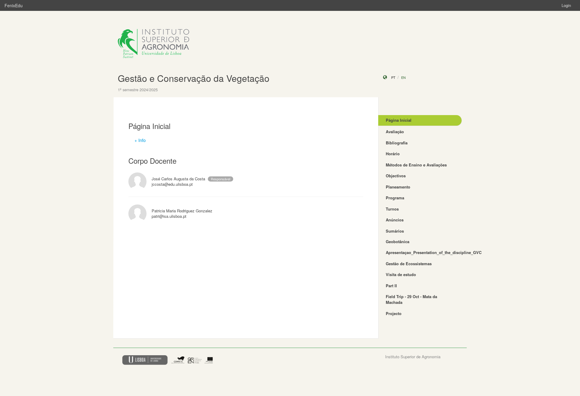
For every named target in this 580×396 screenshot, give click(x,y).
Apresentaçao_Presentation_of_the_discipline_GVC (424, 252)
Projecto (393, 313)
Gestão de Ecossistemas (409, 263)
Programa (395, 198)
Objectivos (396, 176)
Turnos (392, 209)
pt (393, 77)
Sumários (395, 231)
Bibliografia (397, 143)
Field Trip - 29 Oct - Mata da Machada (411, 299)
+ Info (140, 140)
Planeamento (398, 187)
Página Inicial (398, 120)
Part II (391, 285)
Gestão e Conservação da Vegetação (193, 78)
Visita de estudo (401, 274)
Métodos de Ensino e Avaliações (416, 165)
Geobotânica (397, 241)
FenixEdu (14, 5)
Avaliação (395, 131)
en (403, 77)
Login (566, 5)
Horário (393, 153)
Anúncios (395, 220)
